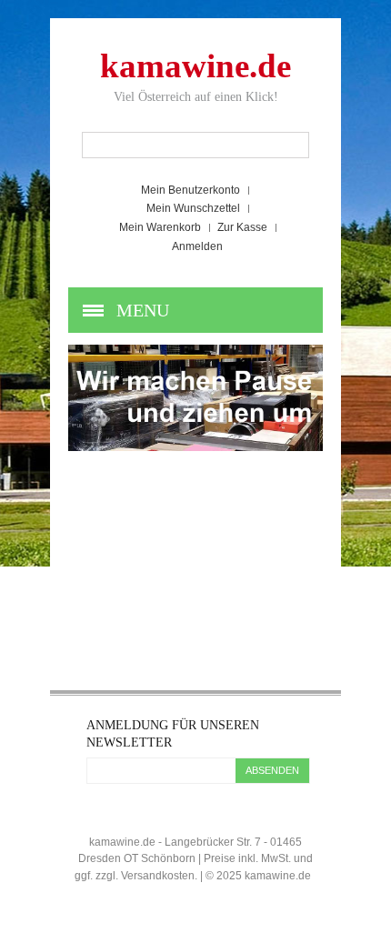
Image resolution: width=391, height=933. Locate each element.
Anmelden (197, 246)
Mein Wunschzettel (193, 208)
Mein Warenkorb (160, 227)
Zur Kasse (242, 227)
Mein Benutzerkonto (190, 190)
